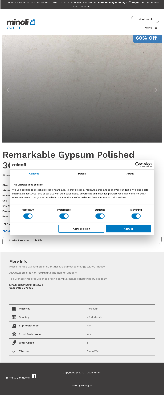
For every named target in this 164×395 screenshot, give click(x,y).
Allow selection (81, 228)
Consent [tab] (34, 173)
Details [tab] (82, 173)
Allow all (128, 228)
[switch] (64, 216)
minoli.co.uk (145, 19)
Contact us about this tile (25, 240)
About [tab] (130, 173)
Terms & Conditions (18, 377)
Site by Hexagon (82, 385)
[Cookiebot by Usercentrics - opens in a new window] (138, 164)
